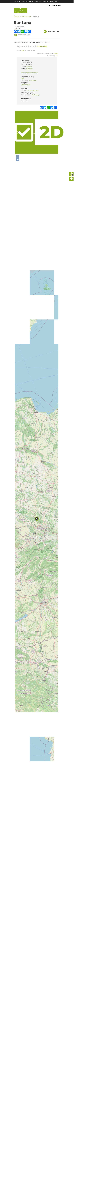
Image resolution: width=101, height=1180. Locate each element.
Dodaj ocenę (42, 46)
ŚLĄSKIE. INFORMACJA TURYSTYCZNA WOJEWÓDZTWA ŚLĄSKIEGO (33, 1)
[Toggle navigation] (56, 2)
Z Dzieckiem (55, 5)
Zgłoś (56, 53)
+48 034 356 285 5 (33, 91)
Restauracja (35, 95)
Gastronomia (25, 85)
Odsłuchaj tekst (54, 31)
